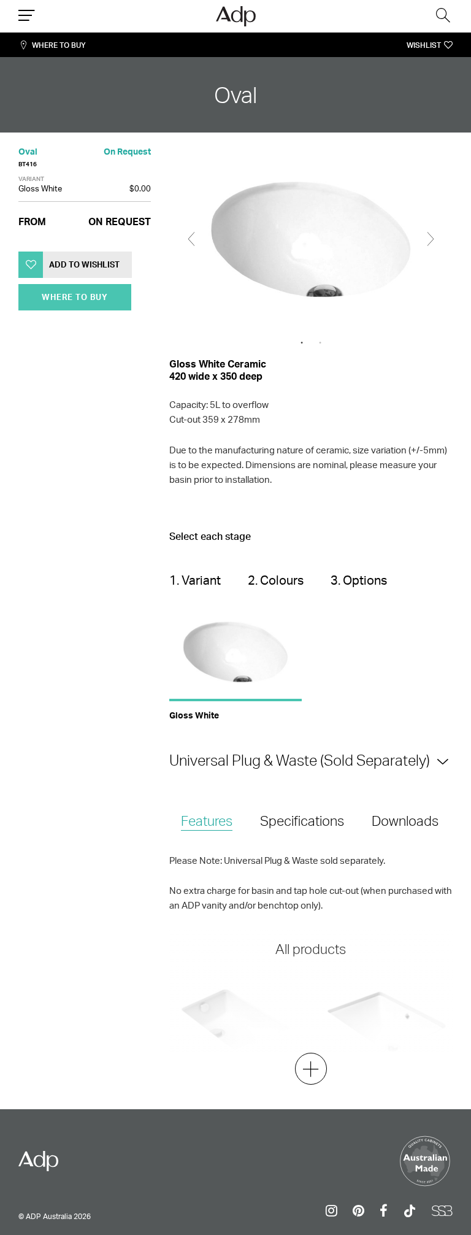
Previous (191, 239)
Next (430, 239)
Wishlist (424, 45)
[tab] (206, 821)
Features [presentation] (206, 820)
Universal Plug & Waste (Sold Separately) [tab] (299, 760)
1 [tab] (302, 343)
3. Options (359, 580)
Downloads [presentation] (405, 820)
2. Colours (276, 580)
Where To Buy (59, 45)
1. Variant (195, 580)
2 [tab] (320, 343)
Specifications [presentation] (302, 820)
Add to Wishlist (84, 264)
